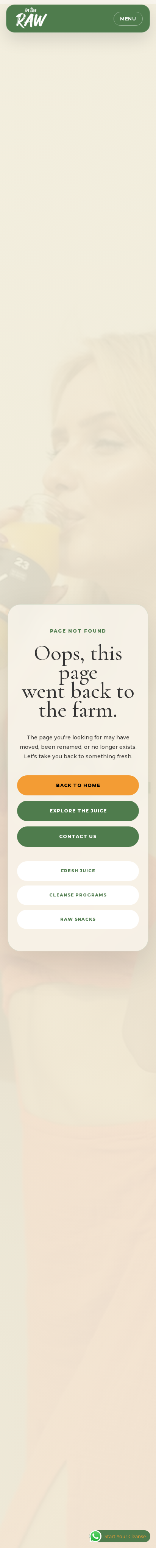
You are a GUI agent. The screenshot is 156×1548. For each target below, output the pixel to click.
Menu (128, 19)
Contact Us (78, 836)
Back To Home (78, 785)
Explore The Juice (78, 811)
